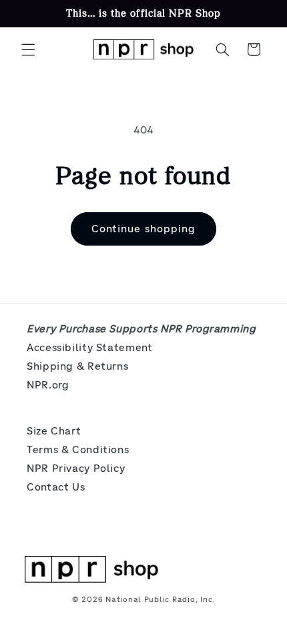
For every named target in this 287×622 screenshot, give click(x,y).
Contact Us (56, 487)
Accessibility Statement (90, 347)
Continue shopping (143, 228)
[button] (28, 49)
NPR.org (48, 384)
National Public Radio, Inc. (160, 599)
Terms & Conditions (78, 449)
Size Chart (54, 430)
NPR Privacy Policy (76, 468)
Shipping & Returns (77, 366)
